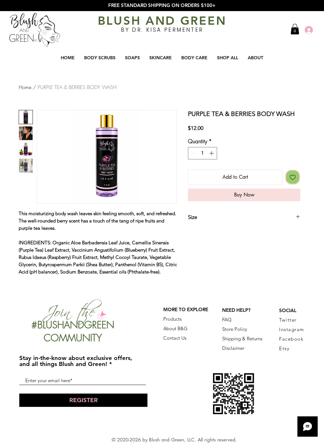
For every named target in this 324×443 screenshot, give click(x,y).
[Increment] (212, 153)
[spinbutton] (202, 153)
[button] (294, 29)
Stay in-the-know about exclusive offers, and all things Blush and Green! (75, 361)
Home (25, 87)
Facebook (291, 339)
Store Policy (234, 329)
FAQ (227, 320)
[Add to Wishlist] (292, 177)
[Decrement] (193, 153)
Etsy (284, 348)
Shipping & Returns (242, 339)
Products (172, 319)
